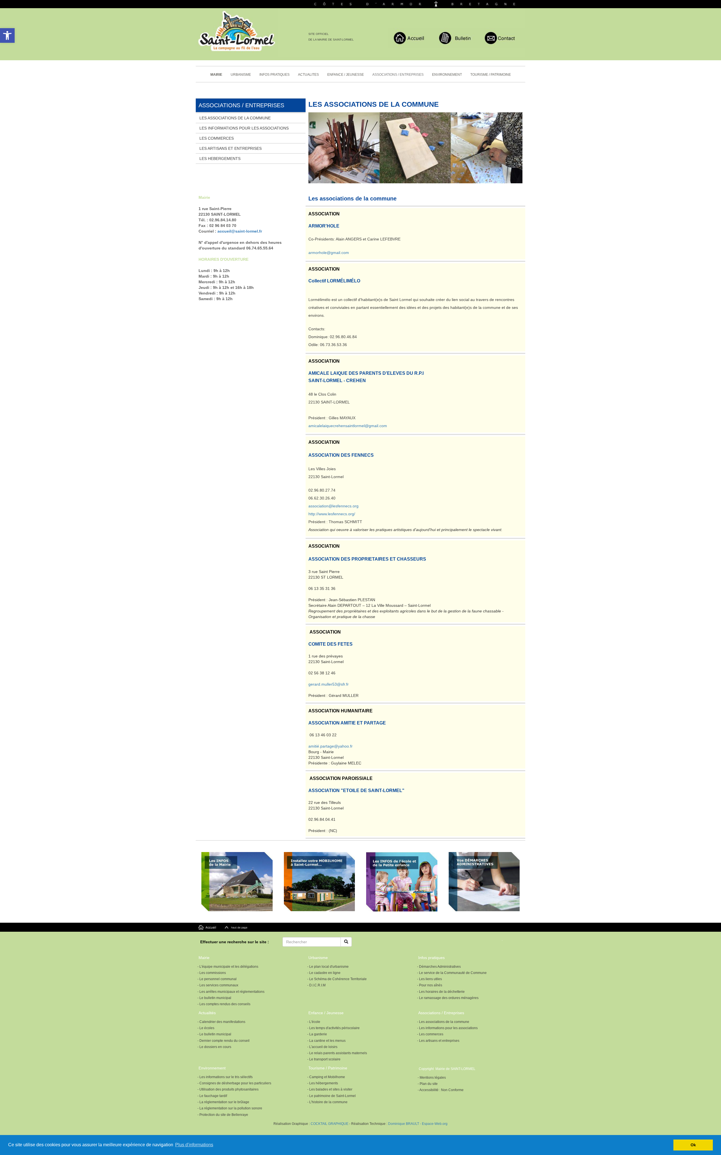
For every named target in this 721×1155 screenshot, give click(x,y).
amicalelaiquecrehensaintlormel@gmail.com (347, 425)
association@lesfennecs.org (333, 506)
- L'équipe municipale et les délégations (227, 967)
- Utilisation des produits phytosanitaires (228, 1089)
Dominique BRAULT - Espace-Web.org (418, 1124)
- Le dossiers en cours (214, 1047)
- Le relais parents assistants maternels (337, 1053)
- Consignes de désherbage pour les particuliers (234, 1083)
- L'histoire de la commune (327, 1102)
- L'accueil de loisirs (322, 1047)
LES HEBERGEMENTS (220, 158)
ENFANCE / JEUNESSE (345, 75)
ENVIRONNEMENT (447, 75)
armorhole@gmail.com (328, 252)
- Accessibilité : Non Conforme (441, 1090)
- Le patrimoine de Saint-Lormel (331, 1096)
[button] (7, 35)
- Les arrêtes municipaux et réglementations (230, 992)
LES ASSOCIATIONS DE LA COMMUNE (235, 118)
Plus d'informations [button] (194, 1144)
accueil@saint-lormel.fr (239, 231)
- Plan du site (428, 1084)
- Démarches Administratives (439, 967)
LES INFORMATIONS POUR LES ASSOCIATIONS (244, 128)
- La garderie (317, 1034)
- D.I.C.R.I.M (316, 985)
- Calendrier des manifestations (221, 1022)
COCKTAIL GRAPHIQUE (329, 1124)
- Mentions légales (432, 1078)
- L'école (313, 1022)
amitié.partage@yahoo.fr (330, 746)
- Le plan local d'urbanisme (328, 967)
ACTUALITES (308, 75)
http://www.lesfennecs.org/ (331, 514)
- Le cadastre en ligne (324, 973)
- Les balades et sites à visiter (329, 1089)
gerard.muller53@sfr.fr (328, 684)
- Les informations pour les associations (447, 1028)
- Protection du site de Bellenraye (222, 1115)
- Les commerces (430, 1034)
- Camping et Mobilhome (326, 1077)
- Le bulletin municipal (214, 998)
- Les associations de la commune (443, 1022)
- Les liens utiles (429, 979)
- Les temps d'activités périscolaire (333, 1028)
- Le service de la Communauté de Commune (452, 973)
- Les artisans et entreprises (438, 1041)
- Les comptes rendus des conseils (223, 1004)
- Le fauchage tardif (212, 1096)
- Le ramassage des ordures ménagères (448, 998)
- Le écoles (205, 1028)
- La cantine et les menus (326, 1041)
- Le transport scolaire (324, 1059)
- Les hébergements (322, 1083)
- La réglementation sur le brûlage (223, 1102)
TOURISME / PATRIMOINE (490, 75)
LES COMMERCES (216, 138)
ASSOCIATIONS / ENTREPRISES (398, 75)
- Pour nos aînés (429, 985)
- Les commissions (211, 973)
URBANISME (241, 75)
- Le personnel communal (217, 979)
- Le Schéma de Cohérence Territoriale (337, 979)
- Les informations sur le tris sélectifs (225, 1077)
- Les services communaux (217, 985)
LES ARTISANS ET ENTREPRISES (230, 148)
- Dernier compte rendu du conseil (223, 1041)
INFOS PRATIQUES (274, 75)
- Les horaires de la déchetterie (441, 992)
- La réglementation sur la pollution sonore (229, 1108)
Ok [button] (693, 1145)
